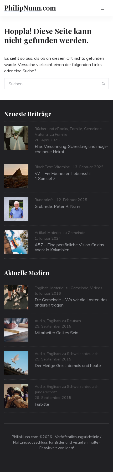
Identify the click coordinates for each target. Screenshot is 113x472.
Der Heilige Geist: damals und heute (68, 365)
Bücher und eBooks (51, 128)
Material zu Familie (51, 134)
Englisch (42, 287)
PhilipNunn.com (30, 7)
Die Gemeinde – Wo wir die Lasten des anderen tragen (71, 302)
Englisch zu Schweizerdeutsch (73, 353)
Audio (40, 320)
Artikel (40, 232)
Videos (96, 287)
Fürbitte (42, 404)
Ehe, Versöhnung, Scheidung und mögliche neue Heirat (71, 149)
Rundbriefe (44, 199)
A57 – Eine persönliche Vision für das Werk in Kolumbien (69, 247)
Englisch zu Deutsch (64, 320)
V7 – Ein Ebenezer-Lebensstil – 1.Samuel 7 (64, 176)
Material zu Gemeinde (66, 232)
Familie (76, 128)
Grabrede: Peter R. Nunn (57, 206)
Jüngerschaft (46, 392)
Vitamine (62, 166)
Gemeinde (93, 128)
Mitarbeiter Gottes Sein (56, 332)
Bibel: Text (44, 166)
